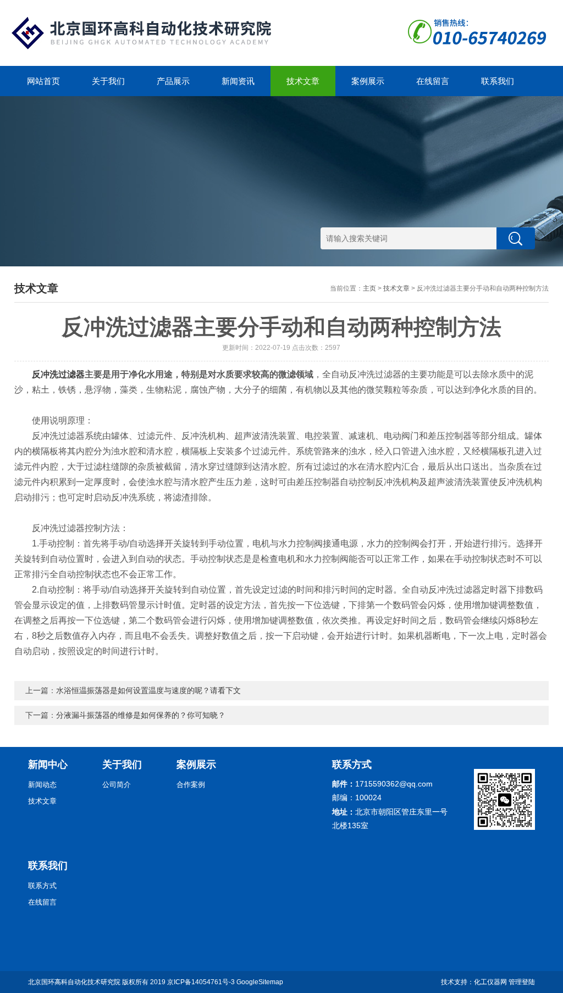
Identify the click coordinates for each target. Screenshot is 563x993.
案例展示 (367, 81)
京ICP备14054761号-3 (201, 982)
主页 (369, 288)
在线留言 (432, 81)
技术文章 (302, 81)
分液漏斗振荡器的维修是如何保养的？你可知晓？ (140, 715)
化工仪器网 (490, 982)
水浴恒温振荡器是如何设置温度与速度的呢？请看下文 (148, 690)
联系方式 (42, 886)
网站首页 (43, 81)
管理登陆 (522, 982)
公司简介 (116, 784)
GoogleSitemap (259, 982)
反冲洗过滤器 (58, 374)
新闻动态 (42, 784)
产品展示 (173, 81)
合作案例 (190, 784)
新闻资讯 (238, 81)
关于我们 (108, 81)
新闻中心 (48, 764)
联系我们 (497, 81)
